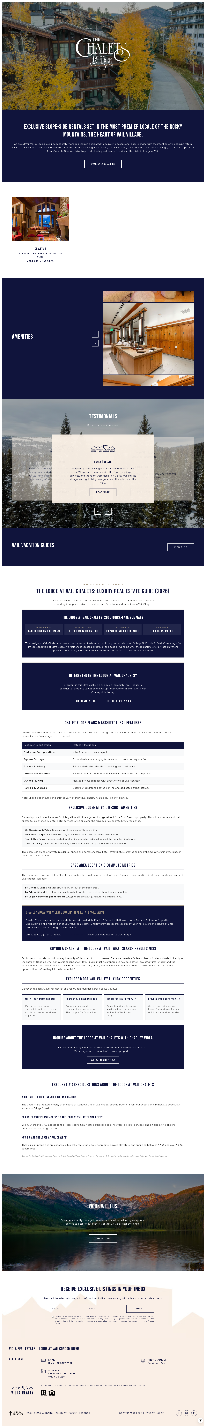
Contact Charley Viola (119, 701)
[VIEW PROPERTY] (40, 229)
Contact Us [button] (103, 1238)
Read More (103, 492)
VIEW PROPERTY (40, 232)
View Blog (181, 547)
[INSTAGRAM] (186, 1413)
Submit (140, 1309)
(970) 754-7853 (156, 1363)
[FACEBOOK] (179, 1413)
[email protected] (73, 934)
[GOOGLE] (194, 1413)
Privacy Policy (154, 1412)
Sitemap (141, 1385)
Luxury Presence (79, 1412)
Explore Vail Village (86, 701)
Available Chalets (103, 164)
